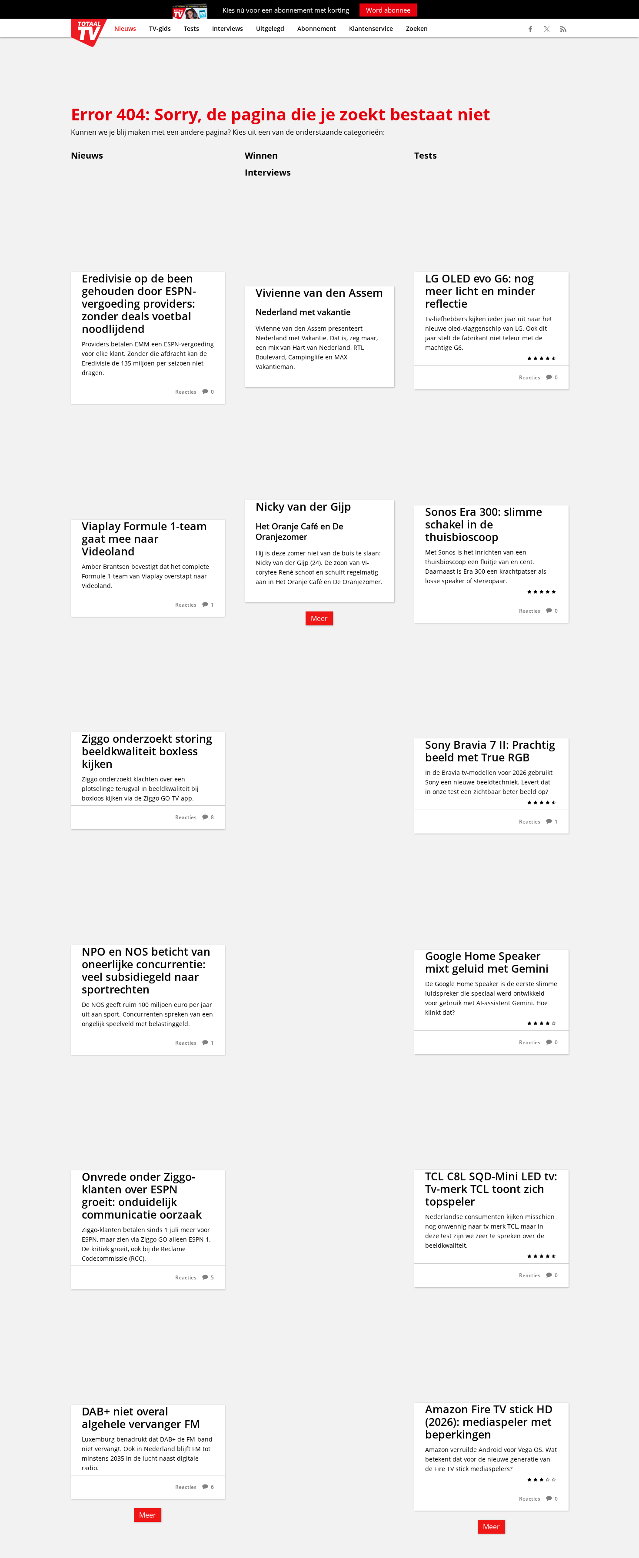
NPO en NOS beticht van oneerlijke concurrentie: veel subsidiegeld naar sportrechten (146, 970)
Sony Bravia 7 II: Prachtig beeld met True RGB (490, 750)
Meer (147, 1515)
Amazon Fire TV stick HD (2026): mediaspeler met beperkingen (488, 1422)
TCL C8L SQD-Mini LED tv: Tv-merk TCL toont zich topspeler (491, 1189)
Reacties (185, 391)
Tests (191, 28)
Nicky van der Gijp (303, 506)
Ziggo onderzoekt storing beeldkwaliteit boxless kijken (147, 751)
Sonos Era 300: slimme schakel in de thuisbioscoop (483, 524)
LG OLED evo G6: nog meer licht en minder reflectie (480, 291)
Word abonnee (388, 10)
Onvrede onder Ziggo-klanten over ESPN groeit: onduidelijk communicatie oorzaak (142, 1195)
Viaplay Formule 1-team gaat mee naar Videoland (144, 538)
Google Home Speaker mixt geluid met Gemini (487, 962)
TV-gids (160, 28)
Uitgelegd (270, 28)
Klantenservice (371, 28)
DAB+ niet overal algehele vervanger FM (141, 1417)
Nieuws (125, 28)
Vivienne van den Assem (319, 292)
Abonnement (316, 28)
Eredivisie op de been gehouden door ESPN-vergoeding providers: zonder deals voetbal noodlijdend (139, 303)
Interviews (227, 28)
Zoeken (417, 28)
